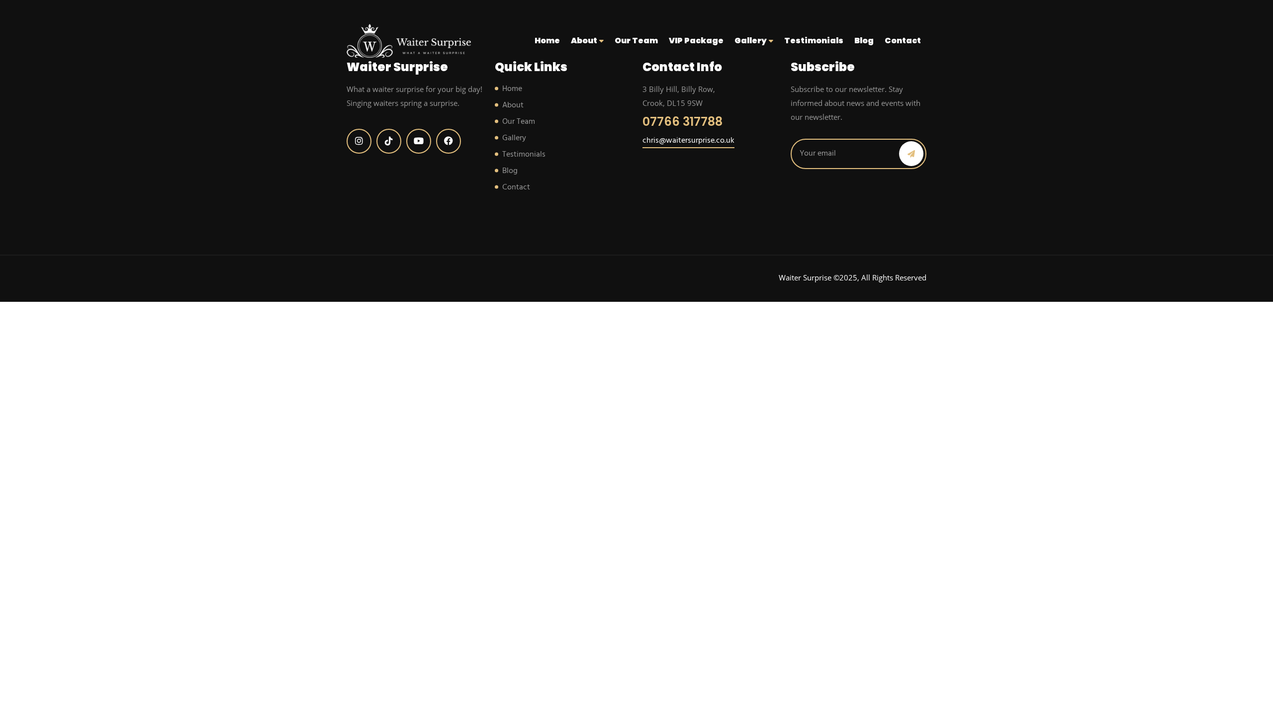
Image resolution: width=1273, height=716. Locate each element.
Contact (903, 40)
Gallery (514, 138)
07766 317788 (682, 121)
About (513, 105)
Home (547, 40)
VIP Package (696, 40)
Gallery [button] (751, 40)
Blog (864, 40)
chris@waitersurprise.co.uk (688, 140)
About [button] (585, 40)
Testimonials (813, 40)
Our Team (636, 40)
